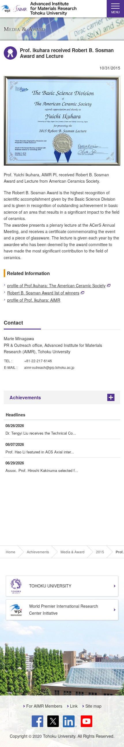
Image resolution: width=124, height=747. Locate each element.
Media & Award (72, 552)
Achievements (25, 397)
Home (10, 552)
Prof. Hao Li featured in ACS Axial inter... (39, 452)
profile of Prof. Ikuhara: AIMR (33, 300)
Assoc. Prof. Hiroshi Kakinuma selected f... (41, 470)
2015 (100, 552)
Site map (93, 706)
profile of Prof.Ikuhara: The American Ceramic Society (56, 285)
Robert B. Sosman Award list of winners (43, 293)
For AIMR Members (44, 706)
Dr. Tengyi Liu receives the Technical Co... (40, 433)
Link (74, 706)
